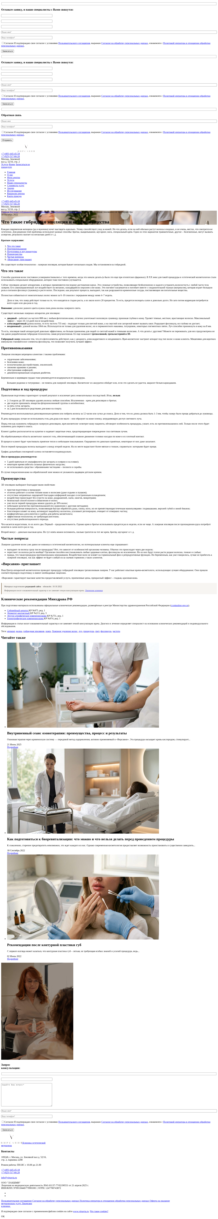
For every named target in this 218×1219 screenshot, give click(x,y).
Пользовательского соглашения (74, 43)
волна (19, 631)
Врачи (12, 164)
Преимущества (14, 254)
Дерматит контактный (18, 613)
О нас (10, 175)
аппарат (11, 631)
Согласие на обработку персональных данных (124, 43)
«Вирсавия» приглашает (19, 259)
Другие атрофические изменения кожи (27, 616)
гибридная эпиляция (33, 631)
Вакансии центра (16, 193)
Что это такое (14, 246)
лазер (48, 631)
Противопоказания (16, 249)
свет (97, 631)
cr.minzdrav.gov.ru (179, 605)
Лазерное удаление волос (64, 631)
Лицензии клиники (94, 590)
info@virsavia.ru (9, 1177)
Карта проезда (14, 196)
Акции (10, 188)
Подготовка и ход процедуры (22, 251)
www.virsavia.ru (81, 1211)
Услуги (4, 164)
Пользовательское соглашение (16, 1201)
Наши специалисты (17, 183)
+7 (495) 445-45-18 (10, 153)
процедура (88, 631)
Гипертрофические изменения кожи (25, 618)
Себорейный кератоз (18, 610)
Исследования (14, 191)
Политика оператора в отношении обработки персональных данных (115, 1201)
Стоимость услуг (15, 185)
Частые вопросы (15, 257)
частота (116, 631)
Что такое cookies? (99, 1211)
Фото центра (13, 177)
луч (80, 631)
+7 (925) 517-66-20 (10, 156)
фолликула (106, 631)
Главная (11, 172)
